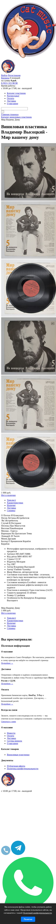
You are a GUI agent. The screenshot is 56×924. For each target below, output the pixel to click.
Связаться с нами (8, 722)
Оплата (10, 735)
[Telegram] (18, 854)
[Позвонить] (5, 854)
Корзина (5, 78)
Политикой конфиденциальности (37, 913)
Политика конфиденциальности (22, 768)
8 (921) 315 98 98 (9, 83)
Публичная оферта (16, 766)
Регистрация (14, 75)
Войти (4, 75)
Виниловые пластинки (18, 754)
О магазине (12, 743)
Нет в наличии (8, 495)
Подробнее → (7, 663)
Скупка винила (14, 741)
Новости (11, 733)
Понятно (28, 919)
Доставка (11, 738)
